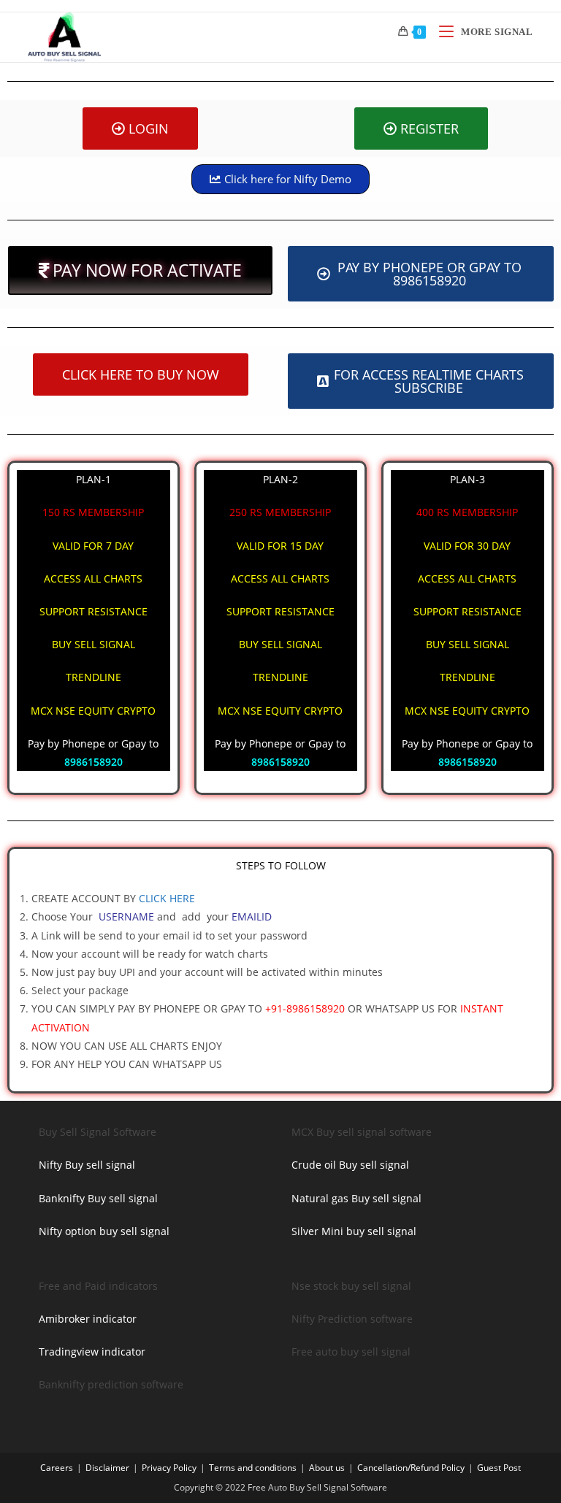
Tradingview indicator (92, 1351)
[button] (140, 270)
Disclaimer (107, 1467)
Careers (56, 1467)
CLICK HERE (167, 898)
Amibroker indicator (88, 1319)
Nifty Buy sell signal (87, 1165)
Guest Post (499, 1467)
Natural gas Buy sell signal (356, 1198)
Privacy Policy (169, 1467)
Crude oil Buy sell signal (350, 1165)
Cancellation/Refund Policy (411, 1467)
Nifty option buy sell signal (104, 1231)
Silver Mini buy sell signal (353, 1231)
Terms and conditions (253, 1467)
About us (327, 1467)
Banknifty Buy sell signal (98, 1198)
